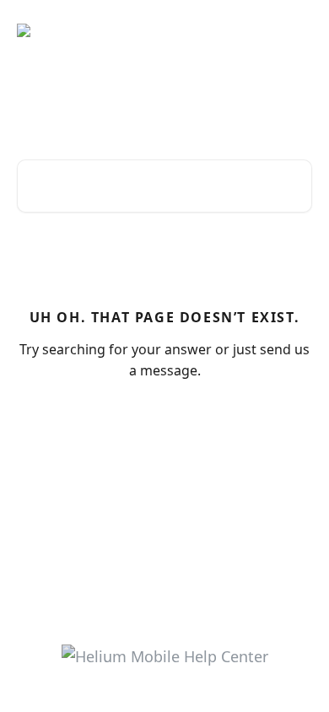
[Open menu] (297, 30)
